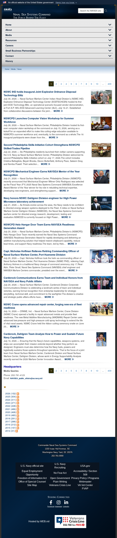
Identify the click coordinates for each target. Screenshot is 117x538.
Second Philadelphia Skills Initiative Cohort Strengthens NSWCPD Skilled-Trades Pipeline (42, 146)
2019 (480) (10, 415)
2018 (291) (10, 418)
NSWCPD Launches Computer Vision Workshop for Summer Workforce (39, 120)
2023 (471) (10, 402)
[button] (67, 2)
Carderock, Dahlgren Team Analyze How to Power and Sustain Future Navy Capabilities (44, 335)
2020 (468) (10, 412)
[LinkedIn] (66, 503)
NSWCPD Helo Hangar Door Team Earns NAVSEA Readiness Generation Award (39, 226)
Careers (9, 45)
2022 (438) (10, 405)
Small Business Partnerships (20, 50)
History (9, 61)
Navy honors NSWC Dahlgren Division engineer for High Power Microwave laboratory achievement (40, 199)
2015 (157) (10, 427)
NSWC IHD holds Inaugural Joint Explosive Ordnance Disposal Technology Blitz (40, 93)
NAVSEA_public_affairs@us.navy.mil (26, 378)
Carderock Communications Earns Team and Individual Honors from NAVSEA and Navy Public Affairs (43, 279)
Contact (9, 55)
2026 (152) (10, 393)
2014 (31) (10, 430)
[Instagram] (58, 503)
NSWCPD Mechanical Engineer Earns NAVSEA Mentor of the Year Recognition (42, 173)
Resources (11, 40)
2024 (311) (10, 399)
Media (8, 35)
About (8, 29)
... (103, 83)
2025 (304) (10, 396)
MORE (57, 110)
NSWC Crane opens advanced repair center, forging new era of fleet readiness (43, 306)
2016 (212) (10, 424)
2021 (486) (10, 409)
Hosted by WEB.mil (39, 521)
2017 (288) (10, 421)
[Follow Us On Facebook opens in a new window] (51, 503)
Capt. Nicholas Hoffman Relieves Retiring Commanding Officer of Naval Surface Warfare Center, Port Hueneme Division (41, 252)
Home (8, 24)
